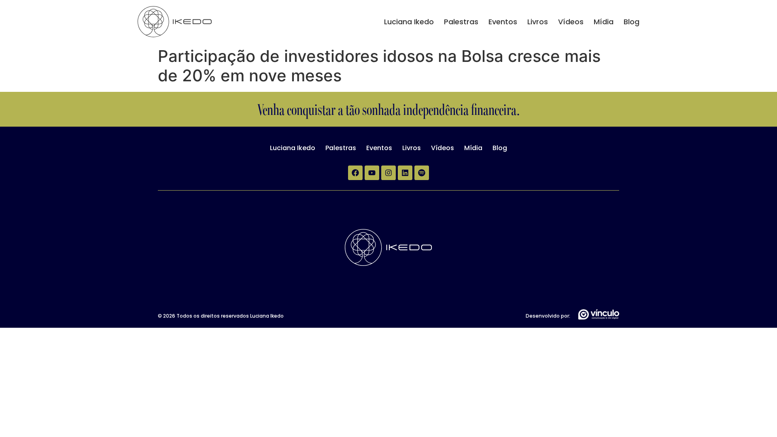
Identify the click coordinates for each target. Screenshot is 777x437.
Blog (631, 22)
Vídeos (571, 22)
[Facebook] (355, 172)
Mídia (604, 22)
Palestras (461, 22)
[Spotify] (421, 172)
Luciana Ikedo (409, 22)
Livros (537, 22)
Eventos (502, 22)
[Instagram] (388, 172)
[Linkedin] (405, 172)
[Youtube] (372, 172)
